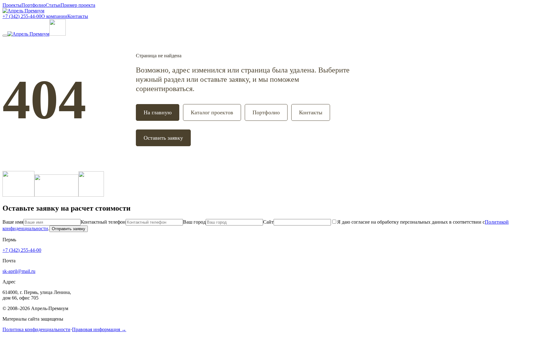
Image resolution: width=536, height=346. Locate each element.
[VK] (56, 195)
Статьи (53, 5)
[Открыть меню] (4, 36)
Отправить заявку (68, 228)
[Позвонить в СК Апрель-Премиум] (57, 34)
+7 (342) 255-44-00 (21, 16)
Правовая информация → (99, 329)
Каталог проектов (212, 112)
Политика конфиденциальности (36, 329)
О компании (54, 16)
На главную (158, 112)
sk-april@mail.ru (18, 271)
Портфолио (33, 5)
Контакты (77, 16)
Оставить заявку (163, 138)
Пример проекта (77, 5)
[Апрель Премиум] (23, 10)
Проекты (11, 5)
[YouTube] (18, 195)
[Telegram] (91, 195)
